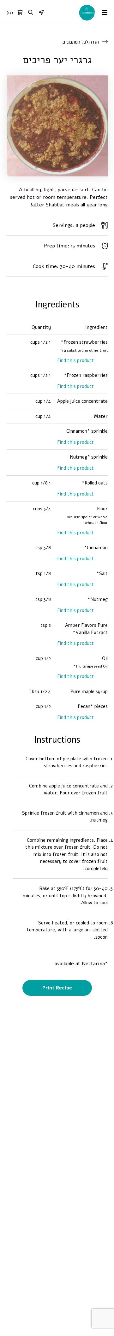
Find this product (75, 360)
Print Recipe (57, 987)
